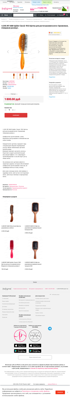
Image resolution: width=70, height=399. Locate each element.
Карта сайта (46, 5)
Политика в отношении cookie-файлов (35, 391)
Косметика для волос (24, 302)
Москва (16, 6)
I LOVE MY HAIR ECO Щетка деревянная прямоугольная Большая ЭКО (33, 227)
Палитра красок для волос (42, 298)
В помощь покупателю (7, 309)
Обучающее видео (40, 315)
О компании (5, 298)
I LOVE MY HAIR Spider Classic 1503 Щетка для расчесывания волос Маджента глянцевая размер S (11, 264)
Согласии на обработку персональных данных (44, 368)
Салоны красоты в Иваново (26, 321)
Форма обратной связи (8, 312)
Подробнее (52, 77)
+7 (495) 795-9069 (38, 9)
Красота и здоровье (24, 310)
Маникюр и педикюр (24, 305)
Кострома (20, 7)
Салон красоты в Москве (25, 319)
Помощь (34, 5)
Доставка (4, 306)
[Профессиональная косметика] (7, 8)
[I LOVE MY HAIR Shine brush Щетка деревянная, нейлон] (11, 212)
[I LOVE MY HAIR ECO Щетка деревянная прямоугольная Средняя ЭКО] (35, 248)
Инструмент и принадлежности (27, 300)
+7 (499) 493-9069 (43, 11)
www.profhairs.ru (52, 384)
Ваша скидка (5, 301)
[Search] (35, 15)
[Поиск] (67, 15)
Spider (9, 88)
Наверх (35, 282)
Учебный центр (55, 294)
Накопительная (56, 8)
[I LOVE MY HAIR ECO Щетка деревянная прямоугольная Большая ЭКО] (35, 212)
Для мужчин (22, 308)
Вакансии (4, 317)
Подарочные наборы (40, 305)
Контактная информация (8, 304)
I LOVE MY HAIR (10, 86)
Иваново (15, 7)
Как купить (5, 314)
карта (59, 9)
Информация (39, 5)
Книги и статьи (39, 313)
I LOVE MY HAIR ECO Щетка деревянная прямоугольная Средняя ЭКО (33, 264)
